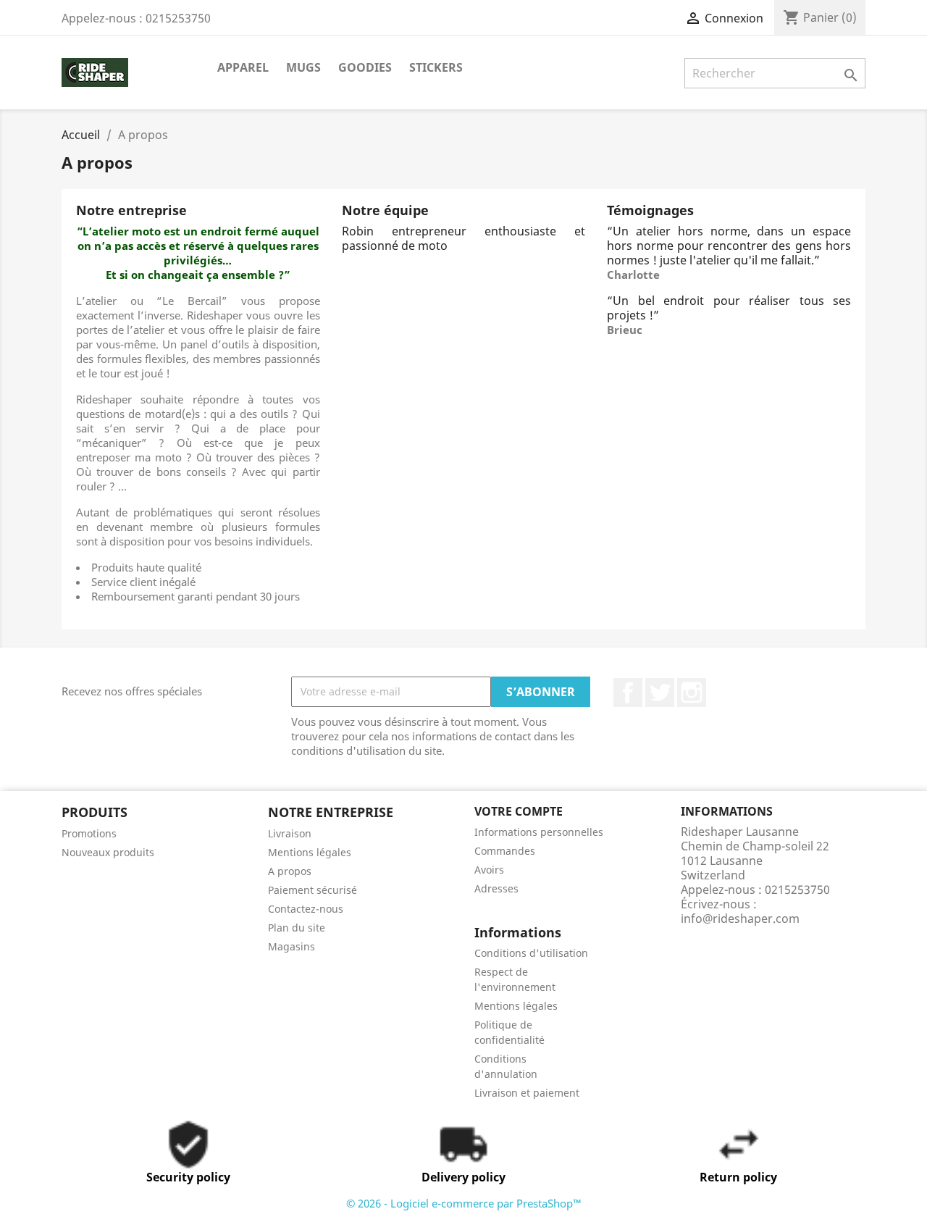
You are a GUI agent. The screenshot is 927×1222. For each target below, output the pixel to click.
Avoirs (489, 869)
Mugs (303, 67)
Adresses (496, 888)
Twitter (659, 692)
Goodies (365, 67)
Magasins (291, 946)
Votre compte (518, 811)
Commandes (504, 851)
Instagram (691, 692)
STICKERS (436, 67)
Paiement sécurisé (312, 890)
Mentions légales (309, 852)
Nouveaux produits (108, 852)
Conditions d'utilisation (531, 953)
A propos (289, 871)
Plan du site (296, 927)
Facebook (627, 692)
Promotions (89, 833)
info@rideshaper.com (740, 918)
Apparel (243, 67)
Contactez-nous (305, 909)
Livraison (289, 833)
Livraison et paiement (526, 1093)
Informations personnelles (538, 832)
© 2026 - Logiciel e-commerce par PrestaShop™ (464, 1203)
